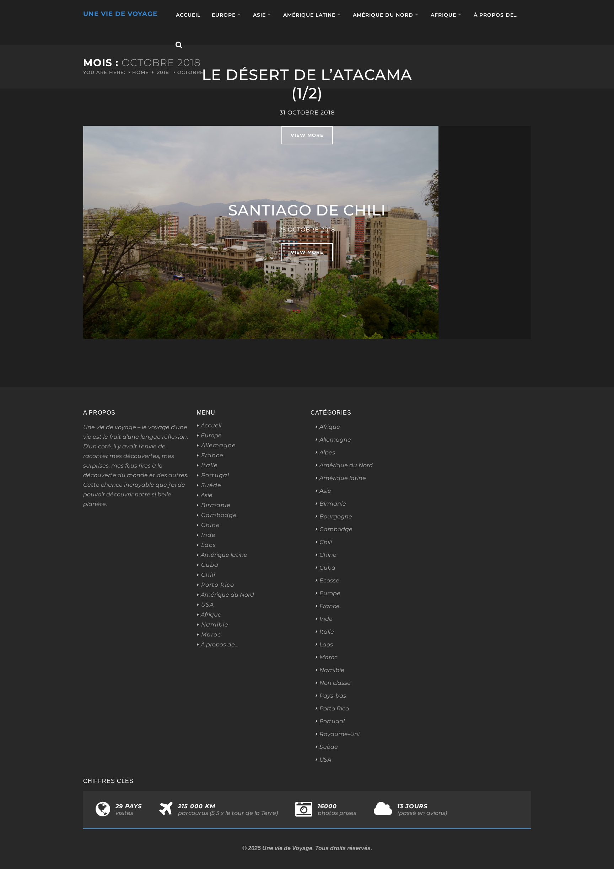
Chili (208, 575)
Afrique (443, 15)
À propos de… (496, 15)
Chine (210, 525)
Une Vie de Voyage (120, 14)
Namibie (214, 625)
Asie (259, 15)
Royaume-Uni (339, 734)
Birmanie (216, 505)
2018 (163, 72)
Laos (208, 545)
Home (140, 72)
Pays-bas (332, 695)
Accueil (188, 15)
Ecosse (329, 580)
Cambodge (219, 515)
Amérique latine (309, 15)
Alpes (327, 452)
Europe (224, 15)
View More (307, 135)
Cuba (210, 565)
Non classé (335, 682)
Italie (209, 465)
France (212, 455)
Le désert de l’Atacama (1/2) (307, 83)
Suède (211, 485)
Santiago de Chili (307, 210)
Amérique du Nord (383, 15)
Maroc (211, 634)
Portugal (215, 475)
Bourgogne (335, 516)
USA (207, 605)
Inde (208, 535)
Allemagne (218, 445)
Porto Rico (217, 585)
